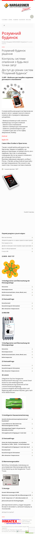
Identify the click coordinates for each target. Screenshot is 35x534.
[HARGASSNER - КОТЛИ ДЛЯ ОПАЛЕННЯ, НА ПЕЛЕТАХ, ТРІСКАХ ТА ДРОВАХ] (17, 8)
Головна (4, 42)
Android (4, 136)
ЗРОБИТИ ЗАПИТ (8, 512)
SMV (30, 523)
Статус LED (5, 251)
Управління (24, 42)
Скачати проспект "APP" (11, 169)
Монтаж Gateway (7, 237)
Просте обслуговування (9, 248)
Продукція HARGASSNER (13, 42)
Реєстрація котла (7, 243)
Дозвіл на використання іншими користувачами (16, 246)
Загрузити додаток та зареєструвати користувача (17, 240)
